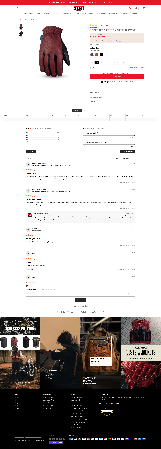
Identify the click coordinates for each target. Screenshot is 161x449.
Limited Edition (113, 14)
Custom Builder (28, 14)
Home (16, 19)
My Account (46, 411)
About (17, 408)
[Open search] (18, 8)
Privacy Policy (75, 424)
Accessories (125, 14)
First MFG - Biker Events (78, 422)
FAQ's (16, 400)
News (17, 405)
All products (23, 19)
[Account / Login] (136, 8)
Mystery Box (67, 14)
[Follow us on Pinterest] (57, 439)
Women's (91, 14)
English (18, 436)
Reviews (134, 14)
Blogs (17, 403)
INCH (76, 110)
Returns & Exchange (77, 405)
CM (85, 110)
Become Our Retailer (49, 397)
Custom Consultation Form (79, 397)
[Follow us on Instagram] (53, 439)
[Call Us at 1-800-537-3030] (130, 8)
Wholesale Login (48, 405)
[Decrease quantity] (97, 68)
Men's (84, 14)
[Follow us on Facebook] (50, 439)
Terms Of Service (76, 427)
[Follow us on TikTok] (64, 439)
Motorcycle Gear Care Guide (79, 419)
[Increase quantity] (106, 68)
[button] (142, 8)
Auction (76, 14)
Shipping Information (77, 403)
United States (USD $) (31, 436)
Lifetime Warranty (76, 414)
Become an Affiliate (48, 400)
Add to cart (118, 76)
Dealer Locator (47, 408)
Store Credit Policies (77, 416)
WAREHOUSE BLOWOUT (43, 14)
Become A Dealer (48, 403)
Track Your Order (76, 400)
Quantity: (92, 68)
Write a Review (129, 152)
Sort (117, 158)
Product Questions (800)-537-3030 (81, 411)
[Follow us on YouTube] (60, 439)
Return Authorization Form (79, 408)
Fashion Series (101, 14)
